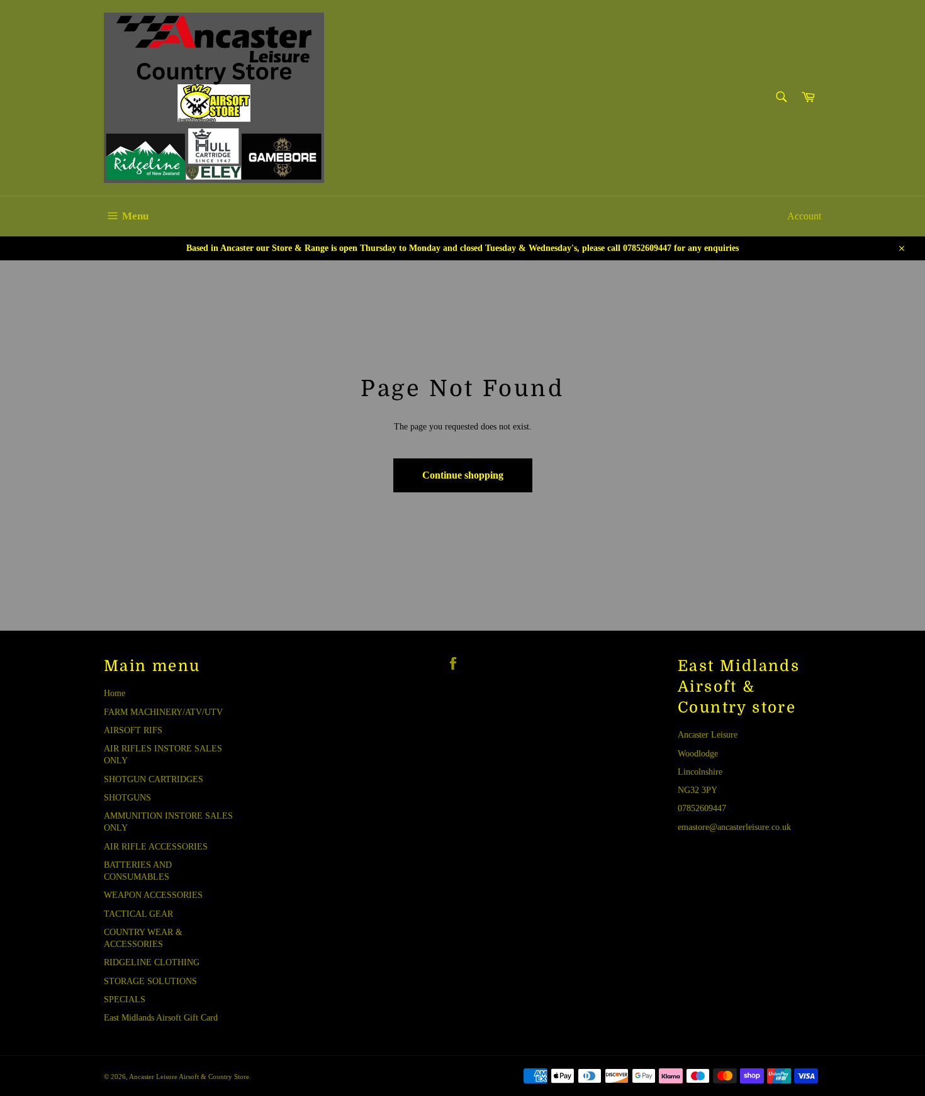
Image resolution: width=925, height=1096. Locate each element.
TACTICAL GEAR (138, 914)
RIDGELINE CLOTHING (151, 962)
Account (804, 216)
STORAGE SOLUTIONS (150, 981)
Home (114, 693)
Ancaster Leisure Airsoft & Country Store (189, 1076)
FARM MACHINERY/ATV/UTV (163, 712)
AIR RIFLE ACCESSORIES (156, 846)
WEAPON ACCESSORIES (153, 895)
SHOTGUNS (127, 797)
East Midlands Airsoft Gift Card (161, 1017)
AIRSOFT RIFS (133, 730)
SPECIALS (124, 999)
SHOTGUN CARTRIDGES (153, 779)
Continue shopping (462, 475)
